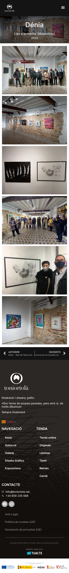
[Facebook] (5, 504)
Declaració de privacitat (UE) (23, 529)
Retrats (44, 468)
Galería (9, 453)
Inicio (8, 437)
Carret (44, 476)
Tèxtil (43, 460)
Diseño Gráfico (14, 460)
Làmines (45, 453)
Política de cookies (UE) (20, 522)
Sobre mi (10, 445)
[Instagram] (12, 504)
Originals (45, 445)
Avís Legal (11, 514)
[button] (63, 7)
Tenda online (48, 437)
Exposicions (13, 468)
